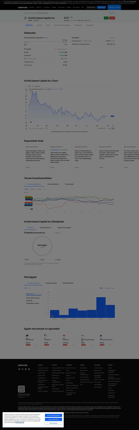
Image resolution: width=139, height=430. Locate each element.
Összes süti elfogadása (53, 415)
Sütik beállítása (53, 423)
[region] (33, 419)
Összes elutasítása (53, 419)
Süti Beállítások (19, 422)
